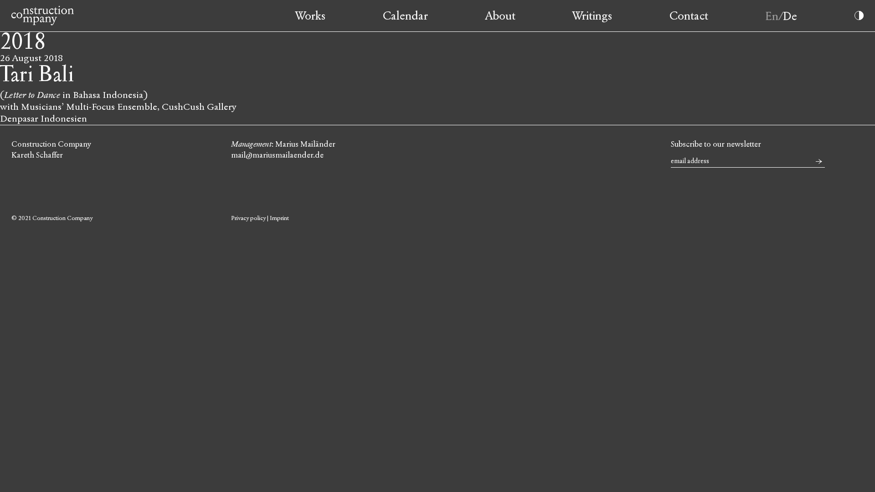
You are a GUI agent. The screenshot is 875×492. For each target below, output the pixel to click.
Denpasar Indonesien (43, 118)
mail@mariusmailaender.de (277, 155)
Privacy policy (248, 218)
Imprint (279, 218)
